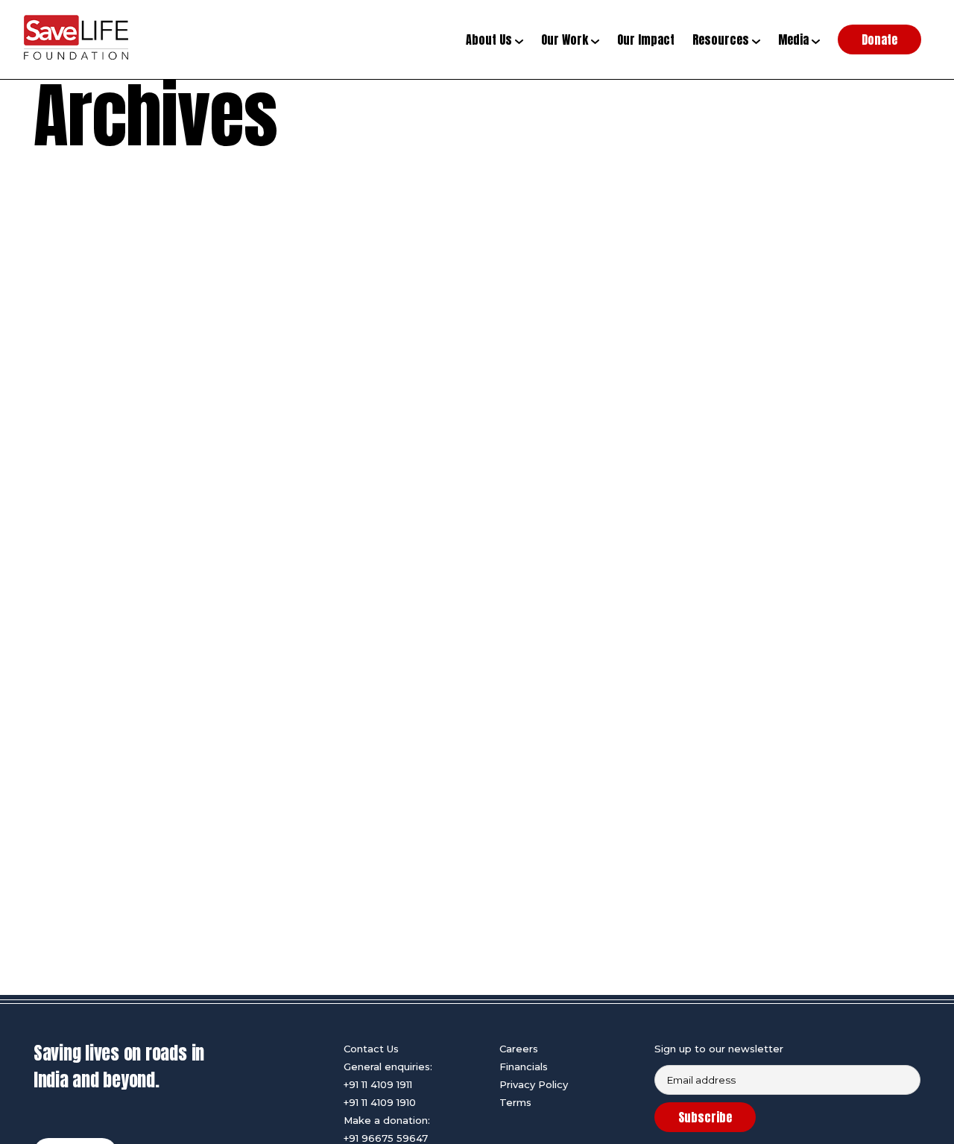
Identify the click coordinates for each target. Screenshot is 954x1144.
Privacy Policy (533, 1084)
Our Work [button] (566, 39)
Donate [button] (879, 39)
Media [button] (795, 39)
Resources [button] (722, 39)
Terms (515, 1102)
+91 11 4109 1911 (378, 1084)
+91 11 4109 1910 (380, 1102)
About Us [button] (490, 39)
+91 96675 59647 (386, 1138)
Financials (523, 1066)
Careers (518, 1049)
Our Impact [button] (646, 39)
